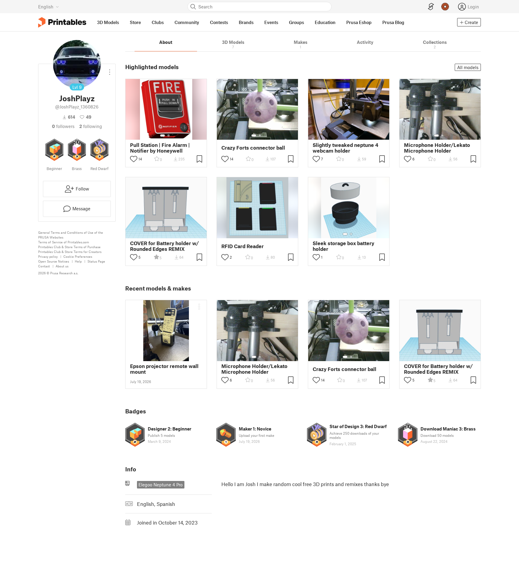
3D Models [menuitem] (108, 22)
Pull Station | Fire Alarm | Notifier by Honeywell (160, 148)
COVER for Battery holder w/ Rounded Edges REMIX (164, 246)
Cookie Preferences (77, 256)
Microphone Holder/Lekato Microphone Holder (437, 148)
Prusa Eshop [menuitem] (359, 22)
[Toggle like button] (133, 159)
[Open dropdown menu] (110, 70)
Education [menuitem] (325, 22)
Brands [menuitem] (246, 22)
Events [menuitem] (271, 22)
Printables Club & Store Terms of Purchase (69, 247)
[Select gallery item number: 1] (162, 135)
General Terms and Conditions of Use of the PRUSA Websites (70, 234)
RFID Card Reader (242, 246)
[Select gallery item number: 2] (168, 135)
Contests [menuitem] (219, 22)
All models (467, 67)
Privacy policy (48, 256)
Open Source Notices (53, 261)
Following (90, 126)
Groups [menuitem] (296, 22)
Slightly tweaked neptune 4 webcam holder (345, 148)
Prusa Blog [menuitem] (393, 22)
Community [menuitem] (187, 22)
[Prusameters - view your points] (445, 7)
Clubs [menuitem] (158, 22)
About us (62, 266)
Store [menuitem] (135, 22)
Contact (44, 266)
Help (78, 261)
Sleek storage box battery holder (343, 246)
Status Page (96, 261)
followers (63, 126)
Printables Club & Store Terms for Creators (70, 252)
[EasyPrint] (431, 7)
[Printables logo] (62, 22)
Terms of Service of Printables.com (63, 242)
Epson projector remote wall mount (164, 369)
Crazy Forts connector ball (253, 148)
